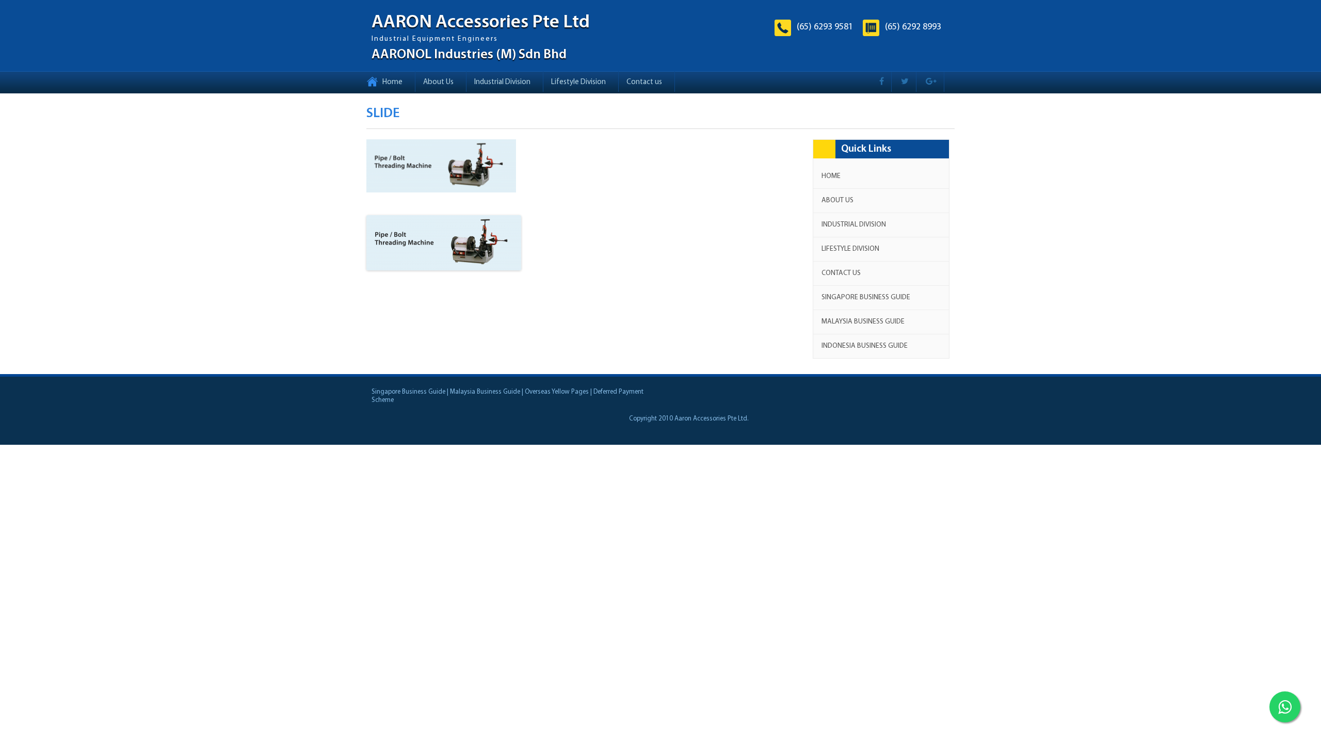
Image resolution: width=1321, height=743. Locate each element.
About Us (438, 82)
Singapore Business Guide (865, 297)
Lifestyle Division (578, 82)
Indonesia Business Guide (864, 346)
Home (392, 82)
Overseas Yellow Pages (557, 392)
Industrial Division (502, 82)
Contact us (644, 82)
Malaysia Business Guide (863, 322)
